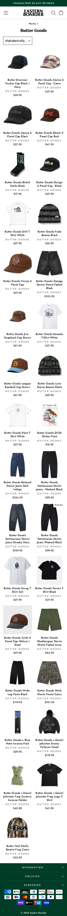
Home (32, 23)
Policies (32, 876)
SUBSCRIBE (32, 885)
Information (33, 867)
